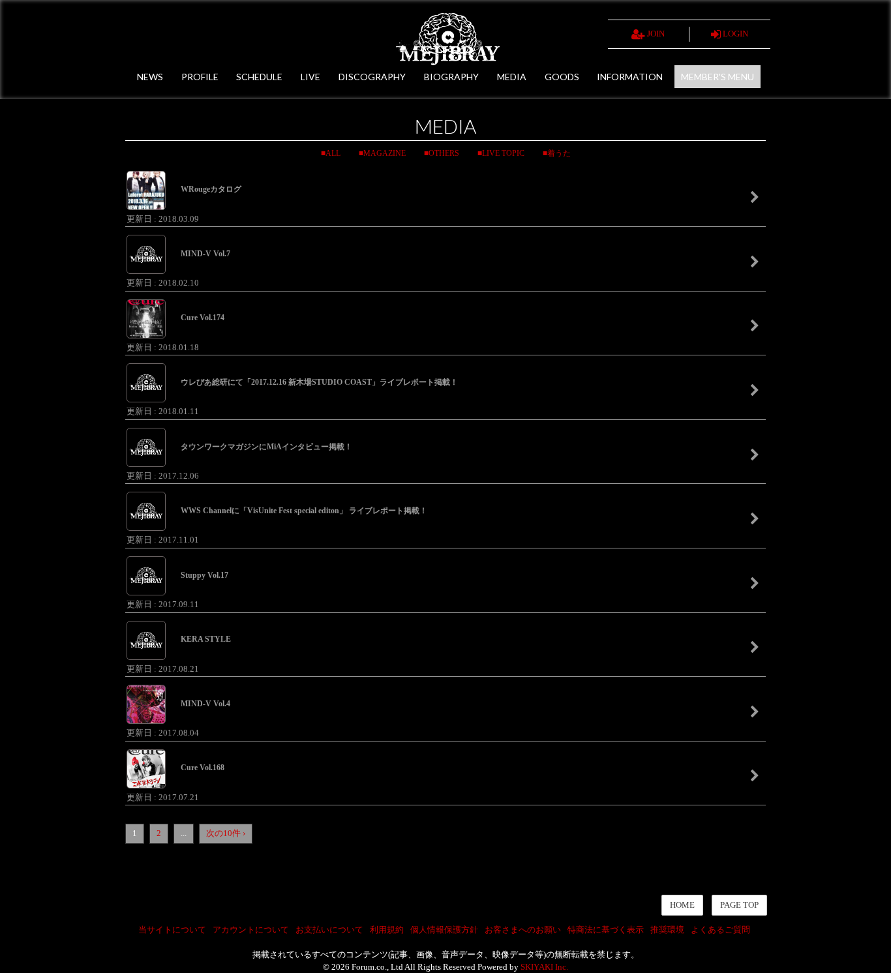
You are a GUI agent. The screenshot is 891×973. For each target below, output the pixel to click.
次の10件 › (225, 833)
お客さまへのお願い (523, 930)
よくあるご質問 (720, 930)
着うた (559, 153)
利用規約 (387, 930)
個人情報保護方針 (444, 930)
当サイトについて (172, 930)
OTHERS (444, 153)
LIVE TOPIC (503, 153)
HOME (682, 905)
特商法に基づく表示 (605, 930)
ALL (332, 153)
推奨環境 (667, 930)
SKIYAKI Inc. (544, 967)
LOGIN (734, 33)
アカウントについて (251, 930)
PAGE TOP (739, 905)
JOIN (655, 33)
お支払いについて (329, 930)
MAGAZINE (384, 153)
